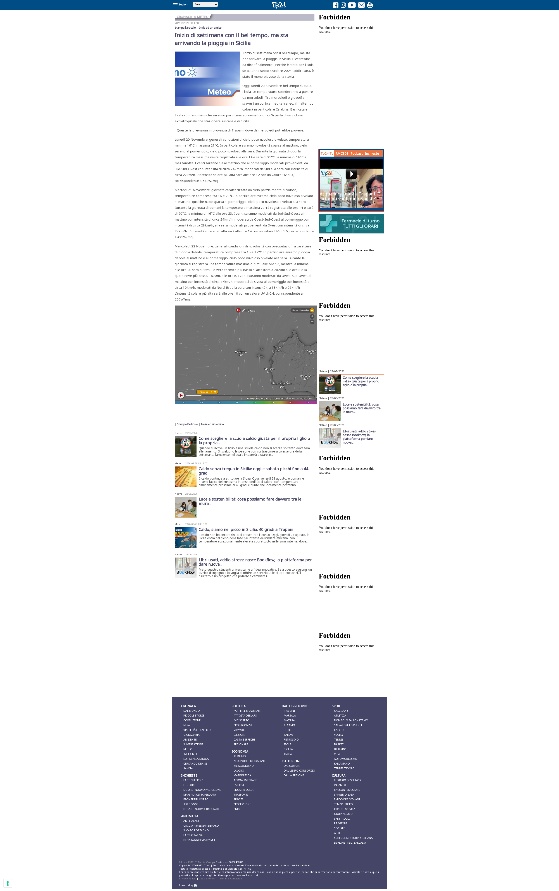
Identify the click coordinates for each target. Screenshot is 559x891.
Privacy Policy (187, 878)
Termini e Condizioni (230, 878)
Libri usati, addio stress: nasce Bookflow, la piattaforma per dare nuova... (359, 436)
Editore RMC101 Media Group (196, 862)
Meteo (178, 463)
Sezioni (183, 4)
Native (178, 433)
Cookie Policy (207, 878)
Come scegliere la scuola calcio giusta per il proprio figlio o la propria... (361, 381)
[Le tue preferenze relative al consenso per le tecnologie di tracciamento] (7, 883)
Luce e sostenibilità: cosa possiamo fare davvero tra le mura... (362, 408)
